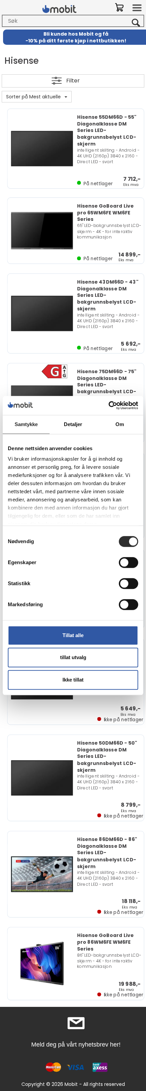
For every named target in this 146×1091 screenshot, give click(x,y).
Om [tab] (119, 424)
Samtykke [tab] (26, 424)
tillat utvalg (73, 657)
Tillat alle (73, 635)
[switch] (128, 562)
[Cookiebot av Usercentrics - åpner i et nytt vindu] (108, 405)
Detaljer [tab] (73, 424)
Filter (73, 80)
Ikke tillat (73, 680)
